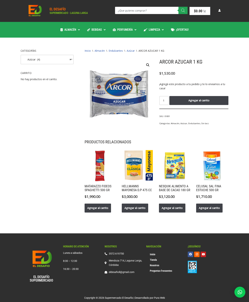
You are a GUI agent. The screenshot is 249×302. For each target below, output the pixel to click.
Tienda (153, 259)
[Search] (183, 10)
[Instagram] (197, 254)
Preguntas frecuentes (161, 270)
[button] (148, 65)
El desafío (58, 9)
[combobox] (47, 59)
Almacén (69, 29)
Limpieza (153, 29)
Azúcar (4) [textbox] (47, 59)
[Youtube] (203, 254)
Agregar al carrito (198, 100)
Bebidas (96, 29)
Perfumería (124, 29)
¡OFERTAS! (182, 29)
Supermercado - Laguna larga (69, 13)
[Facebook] (190, 254)
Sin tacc (205, 123)
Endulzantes (116, 50)
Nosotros (154, 265)
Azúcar (131, 50)
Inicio (88, 50)
